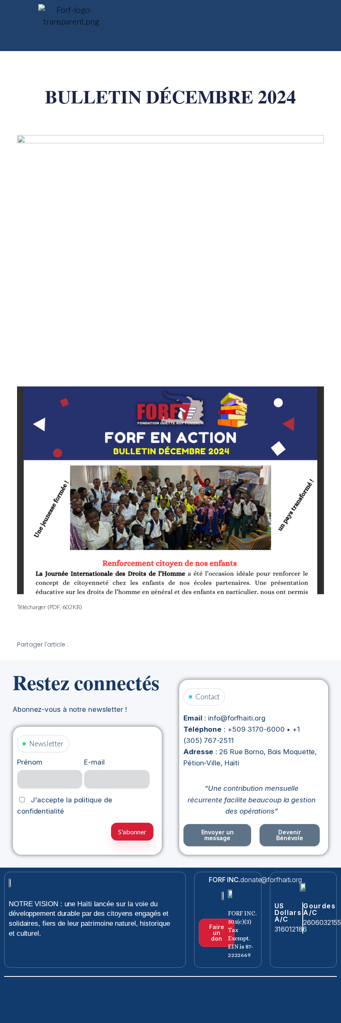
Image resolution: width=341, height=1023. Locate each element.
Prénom (29, 762)
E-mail (94, 762)
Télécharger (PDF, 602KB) (49, 606)
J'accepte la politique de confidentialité (64, 805)
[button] (224, 12)
